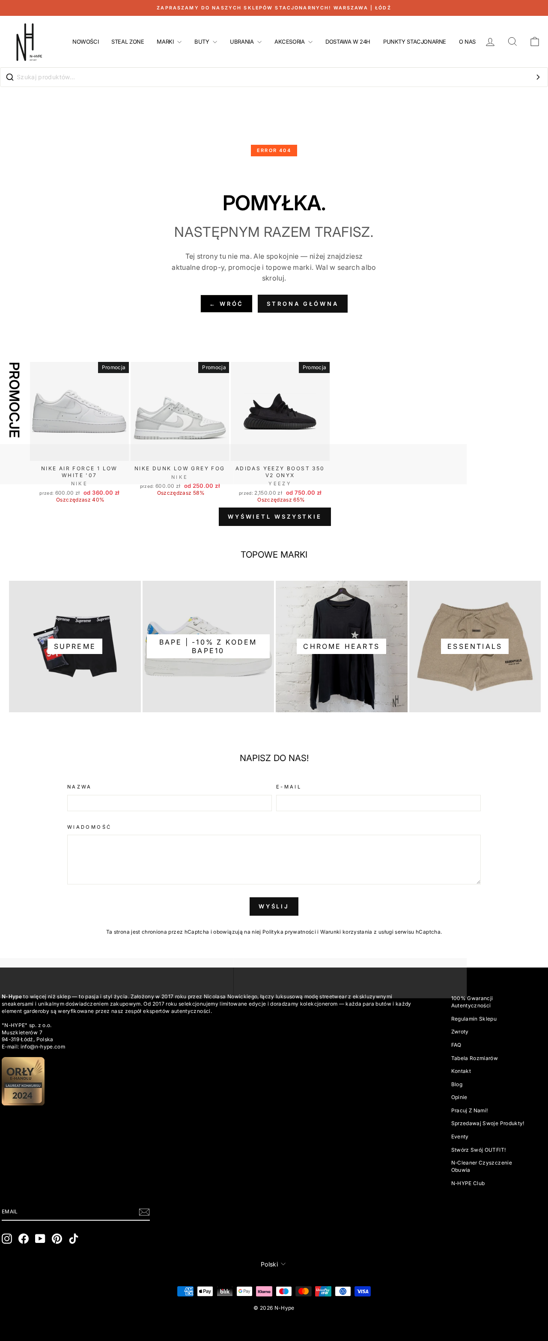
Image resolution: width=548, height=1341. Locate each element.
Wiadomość (89, 827)
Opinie (459, 1097)
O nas (467, 41)
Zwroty (460, 1031)
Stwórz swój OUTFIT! (478, 1150)
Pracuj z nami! (469, 1110)
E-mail (288, 787)
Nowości (85, 41)
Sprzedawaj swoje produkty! (487, 1123)
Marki (166, 41)
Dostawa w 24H (347, 41)
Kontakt (461, 1071)
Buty (202, 41)
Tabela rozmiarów (474, 1058)
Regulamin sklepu (474, 1018)
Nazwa (79, 787)
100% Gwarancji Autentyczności (472, 1002)
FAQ (456, 1045)
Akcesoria (290, 41)
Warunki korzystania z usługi (357, 932)
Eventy (460, 1136)
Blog (456, 1084)
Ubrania (242, 41)
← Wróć (226, 303)
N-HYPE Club (468, 1183)
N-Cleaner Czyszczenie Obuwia (481, 1166)
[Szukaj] (538, 77)
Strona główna (303, 303)
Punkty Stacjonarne (414, 41)
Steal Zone (127, 41)
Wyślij (274, 906)
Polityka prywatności (289, 932)
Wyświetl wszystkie (275, 516)
